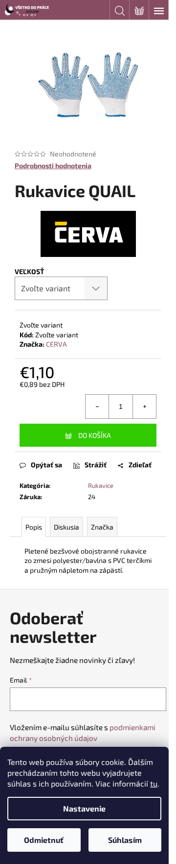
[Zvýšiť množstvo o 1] (144, 406)
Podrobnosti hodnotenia (53, 165)
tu (153, 783)
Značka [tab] (102, 527)
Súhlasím (125, 839)
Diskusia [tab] (66, 527)
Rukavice (100, 485)
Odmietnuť (44, 839)
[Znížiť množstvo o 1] (97, 406)
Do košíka (94, 435)
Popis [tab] (33, 527)
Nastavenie (84, 808)
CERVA (56, 344)
